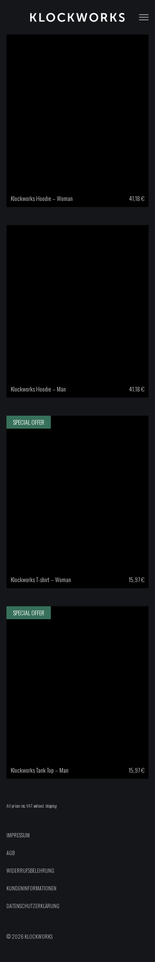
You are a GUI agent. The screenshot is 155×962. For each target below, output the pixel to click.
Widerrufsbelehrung (30, 870)
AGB (10, 852)
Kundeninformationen (31, 888)
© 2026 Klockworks (29, 936)
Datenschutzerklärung (32, 905)
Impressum (18, 835)
